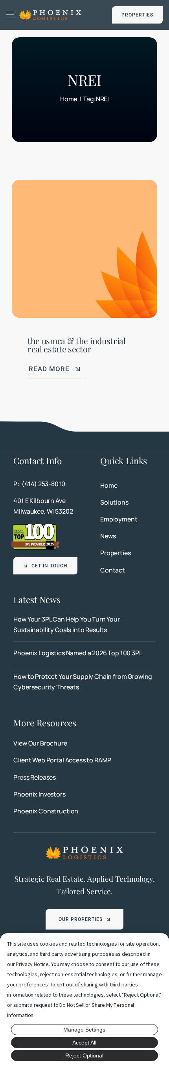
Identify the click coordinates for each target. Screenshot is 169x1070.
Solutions (114, 502)
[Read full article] (84, 624)
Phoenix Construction (45, 811)
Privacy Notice (32, 964)
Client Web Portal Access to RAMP (62, 760)
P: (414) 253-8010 (39, 483)
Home (108, 485)
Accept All (84, 1042)
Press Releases (34, 777)
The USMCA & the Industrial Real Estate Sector (77, 344)
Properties (115, 553)
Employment (118, 519)
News (108, 536)
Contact (112, 570)
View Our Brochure (40, 743)
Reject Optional (84, 1055)
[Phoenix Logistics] (50, 12)
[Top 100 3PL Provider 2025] (35, 526)
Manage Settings (84, 1029)
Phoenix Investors (39, 794)
